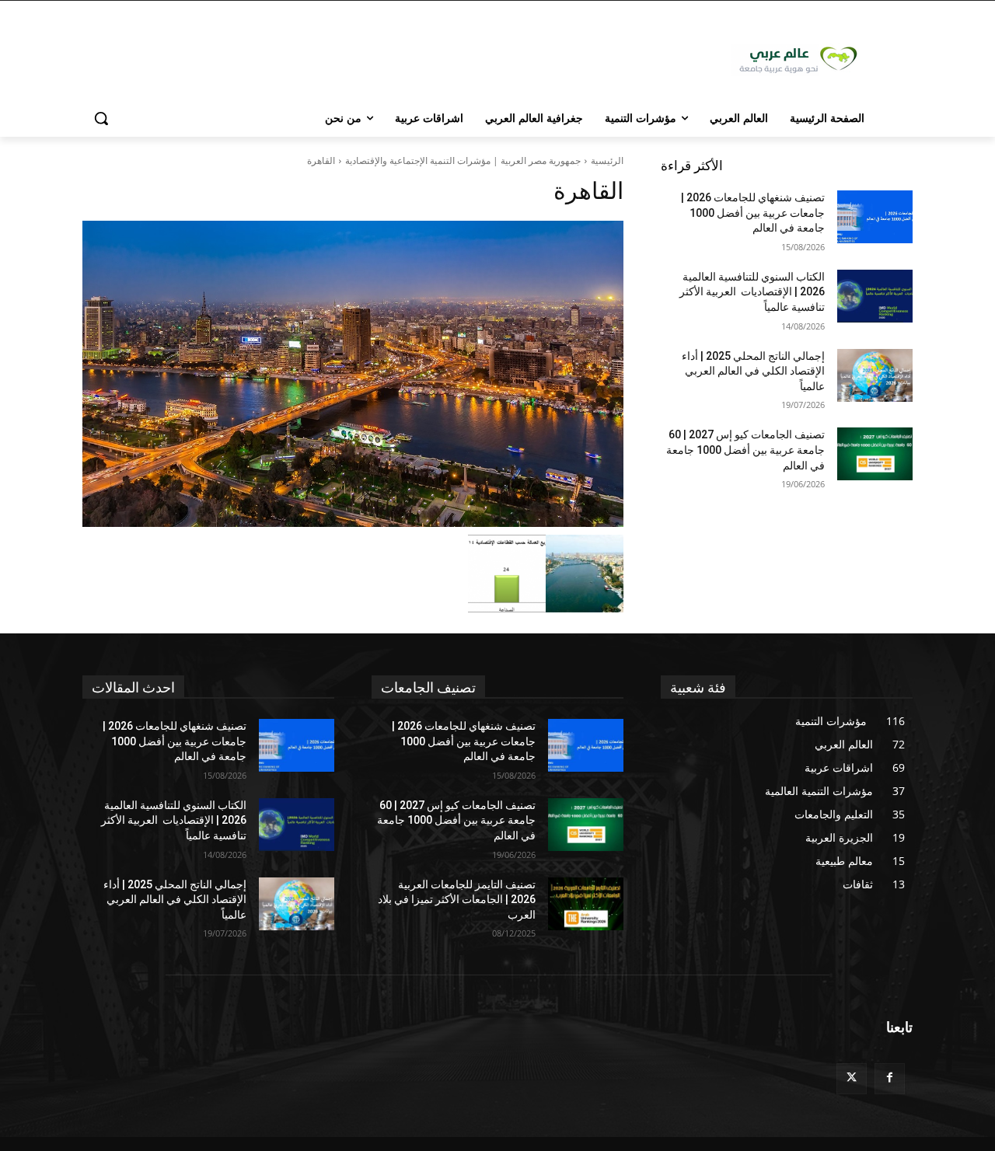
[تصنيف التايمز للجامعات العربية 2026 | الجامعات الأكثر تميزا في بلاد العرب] (585, 903)
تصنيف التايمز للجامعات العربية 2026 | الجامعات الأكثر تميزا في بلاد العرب (457, 899)
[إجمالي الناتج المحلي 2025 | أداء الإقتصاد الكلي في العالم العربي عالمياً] (875, 375)
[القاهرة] (352, 374)
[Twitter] (851, 1078)
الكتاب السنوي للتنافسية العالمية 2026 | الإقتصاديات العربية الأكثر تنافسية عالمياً (752, 291)
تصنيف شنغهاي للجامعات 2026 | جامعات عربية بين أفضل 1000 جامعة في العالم (753, 212)
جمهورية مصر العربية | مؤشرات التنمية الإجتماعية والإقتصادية (463, 160)
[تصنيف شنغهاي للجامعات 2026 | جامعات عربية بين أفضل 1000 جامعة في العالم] (875, 216)
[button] (101, 118)
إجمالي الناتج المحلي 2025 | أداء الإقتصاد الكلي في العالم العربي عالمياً (753, 371)
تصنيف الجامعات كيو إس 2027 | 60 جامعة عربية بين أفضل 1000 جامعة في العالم (745, 449)
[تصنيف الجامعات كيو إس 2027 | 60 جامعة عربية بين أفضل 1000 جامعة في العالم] (875, 453)
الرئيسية (607, 160)
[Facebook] (890, 1078)
